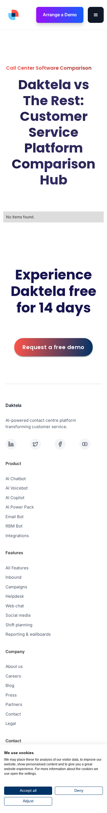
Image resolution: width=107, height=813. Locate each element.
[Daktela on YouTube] (90, 444)
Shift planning (18, 624)
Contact (13, 714)
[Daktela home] (12, 14)
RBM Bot (13, 526)
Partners (13, 704)
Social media (17, 615)
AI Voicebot (16, 488)
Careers (13, 676)
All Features (17, 567)
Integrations (17, 535)
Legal (10, 723)
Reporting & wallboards (28, 634)
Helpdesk (14, 596)
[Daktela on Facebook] (66, 444)
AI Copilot (14, 497)
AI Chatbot (15, 478)
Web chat (14, 605)
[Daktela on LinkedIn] (16, 444)
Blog (9, 685)
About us (14, 666)
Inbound (13, 577)
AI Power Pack (19, 507)
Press (11, 695)
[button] (96, 15)
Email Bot (14, 516)
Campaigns (16, 586)
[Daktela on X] (41, 444)
